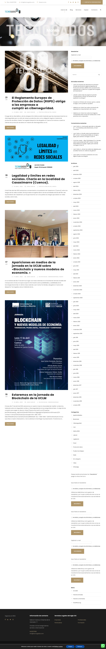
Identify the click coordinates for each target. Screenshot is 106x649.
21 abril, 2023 (18, 112)
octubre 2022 (76, 226)
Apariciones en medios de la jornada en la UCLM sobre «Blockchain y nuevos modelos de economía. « (38, 267)
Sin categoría (76, 459)
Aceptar (70, 646)
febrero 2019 (76, 353)
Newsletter (93, 474)
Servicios (78, 10)
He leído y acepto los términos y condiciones (86, 61)
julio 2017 (75, 389)
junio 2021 (75, 266)
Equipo (86, 10)
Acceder (75, 591)
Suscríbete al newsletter (78, 483)
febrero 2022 (76, 254)
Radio (54, 112)
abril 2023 (75, 206)
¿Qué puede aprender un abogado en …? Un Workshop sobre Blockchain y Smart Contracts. (87, 128)
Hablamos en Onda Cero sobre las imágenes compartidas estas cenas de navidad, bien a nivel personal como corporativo (86, 114)
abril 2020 (75, 313)
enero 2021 (76, 282)
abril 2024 (76, 186)
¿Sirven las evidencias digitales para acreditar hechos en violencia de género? (87, 150)
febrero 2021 (76, 278)
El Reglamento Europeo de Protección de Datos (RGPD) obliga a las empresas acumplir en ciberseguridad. (38, 103)
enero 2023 (76, 218)
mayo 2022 (76, 242)
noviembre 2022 (77, 222)
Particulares (58, 623)
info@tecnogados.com (27, 2)
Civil (74, 427)
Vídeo (74, 463)
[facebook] (68, 2)
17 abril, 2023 (18, 276)
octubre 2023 (76, 198)
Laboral (75, 435)
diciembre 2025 (77, 174)
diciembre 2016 (77, 397)
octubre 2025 (76, 178)
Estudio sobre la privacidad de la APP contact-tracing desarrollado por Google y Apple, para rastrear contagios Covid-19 (86, 135)
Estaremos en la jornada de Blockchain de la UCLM (33, 396)
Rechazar (80, 646)
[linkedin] (70, 2)
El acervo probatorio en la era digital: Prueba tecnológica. (85, 155)
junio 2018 (75, 373)
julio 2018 (75, 369)
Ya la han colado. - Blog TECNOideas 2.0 (84, 140)
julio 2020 (75, 301)
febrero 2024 (76, 190)
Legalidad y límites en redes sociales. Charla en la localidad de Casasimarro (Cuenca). (38, 179)
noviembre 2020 (77, 290)
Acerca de (64, 10)
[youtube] (75, 2)
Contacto (94, 10)
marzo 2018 (76, 377)
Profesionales (82, 620)
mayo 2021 (76, 270)
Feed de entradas (78, 595)
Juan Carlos (31, 112)
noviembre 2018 (77, 365)
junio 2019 (75, 341)
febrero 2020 (76, 321)
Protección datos (45, 112)
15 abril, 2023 (18, 402)
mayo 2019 (76, 345)
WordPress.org (77, 602)
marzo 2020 (76, 317)
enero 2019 (76, 357)
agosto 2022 (76, 234)
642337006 (33, 631)
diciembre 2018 (77, 361)
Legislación (76, 439)
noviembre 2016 (77, 401)
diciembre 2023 (77, 194)
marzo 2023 (76, 210)
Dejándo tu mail (76, 55)
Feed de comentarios (79, 598)
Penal (74, 443)
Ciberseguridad (53, 276)
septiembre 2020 (77, 297)
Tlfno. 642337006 (11, 2)
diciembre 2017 (77, 385)
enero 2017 (76, 393)
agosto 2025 (76, 182)
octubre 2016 (76, 405)
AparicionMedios (77, 415)
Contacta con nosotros (92, 2)
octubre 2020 (77, 294)
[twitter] (73, 2)
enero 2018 (76, 381)
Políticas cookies (58, 646)
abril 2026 (75, 170)
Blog (71, 10)
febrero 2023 (76, 214)
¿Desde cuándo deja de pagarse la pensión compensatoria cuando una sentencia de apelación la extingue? (85, 96)
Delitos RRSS (76, 431)
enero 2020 (76, 325)
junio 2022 (76, 238)
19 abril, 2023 (18, 186)
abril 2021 (75, 274)
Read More (10, 127)
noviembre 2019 (77, 329)
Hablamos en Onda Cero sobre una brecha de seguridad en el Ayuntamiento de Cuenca (85, 108)
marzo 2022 (76, 250)
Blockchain (43, 276)
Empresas (58, 620)
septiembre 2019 (77, 333)
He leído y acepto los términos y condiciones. (86, 489)
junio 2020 (76, 305)
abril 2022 (75, 246)
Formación (81, 623)
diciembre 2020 (77, 286)
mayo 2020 (76, 309)
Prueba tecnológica (78, 451)
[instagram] (78, 2)
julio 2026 (75, 166)
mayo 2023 (76, 202)
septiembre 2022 (77, 230)
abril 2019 (75, 349)
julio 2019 (75, 337)
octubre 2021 (76, 262)
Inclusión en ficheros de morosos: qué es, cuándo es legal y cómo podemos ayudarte (86, 102)
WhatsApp (76, 467)
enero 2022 (76, 258)
